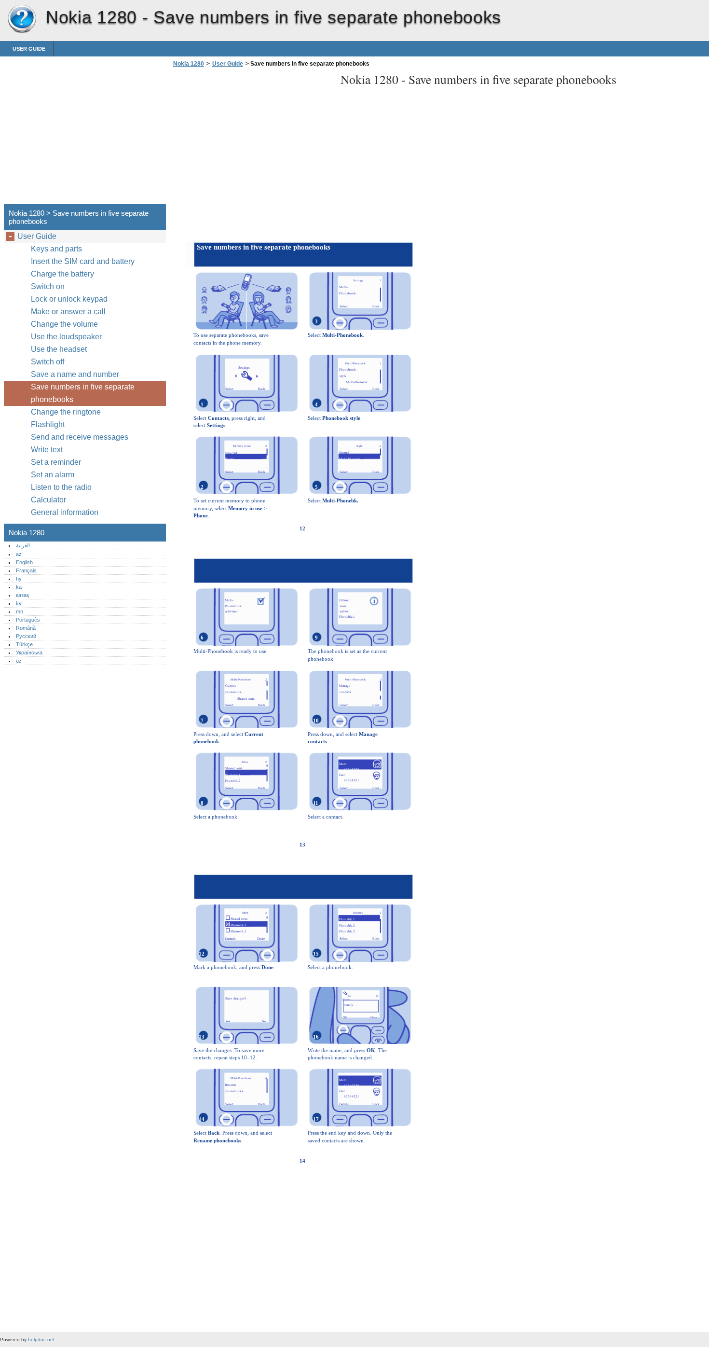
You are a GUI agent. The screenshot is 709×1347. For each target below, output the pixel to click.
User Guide (29, 49)
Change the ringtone (66, 412)
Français (26, 570)
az (19, 554)
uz (19, 661)
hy (19, 579)
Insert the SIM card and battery (83, 261)
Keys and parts (56, 249)
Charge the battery (62, 274)
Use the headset (59, 349)
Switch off (47, 362)
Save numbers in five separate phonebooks (83, 393)
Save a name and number (75, 374)
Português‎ (28, 620)
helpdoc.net (41, 1339)
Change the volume (64, 324)
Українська (29, 652)
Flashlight (48, 424)
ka (19, 587)
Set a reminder (56, 462)
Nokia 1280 (21, 19)
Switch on (48, 286)
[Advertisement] (252, 138)
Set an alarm (52, 475)
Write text (47, 449)
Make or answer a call (68, 311)
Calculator (48, 500)
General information (64, 512)
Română (26, 628)
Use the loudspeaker (66, 337)
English (24, 562)
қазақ (22, 595)
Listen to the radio (61, 487)
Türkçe (24, 644)
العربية (23, 545)
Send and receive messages (79, 437)
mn (19, 611)
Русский (26, 636)
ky (19, 603)
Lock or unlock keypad (69, 299)
